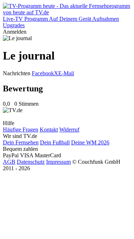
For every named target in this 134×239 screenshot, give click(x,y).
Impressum (58, 162)
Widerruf (69, 129)
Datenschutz (31, 162)
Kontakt (49, 129)
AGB (9, 162)
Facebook (43, 73)
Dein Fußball (55, 142)
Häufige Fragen (20, 129)
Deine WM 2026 (90, 142)
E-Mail (66, 73)
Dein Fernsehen (21, 142)
